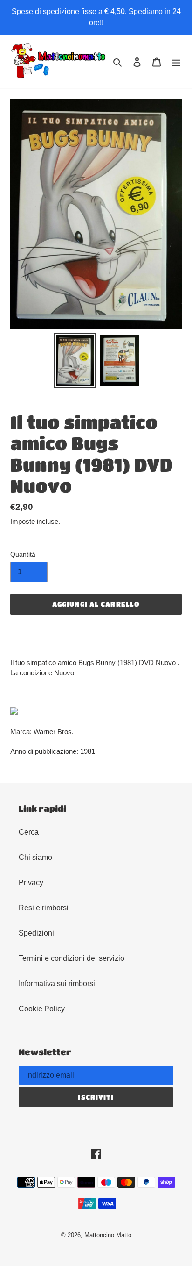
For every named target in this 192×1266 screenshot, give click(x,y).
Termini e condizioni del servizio (71, 958)
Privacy (31, 883)
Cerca (29, 832)
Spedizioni (36, 933)
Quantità (22, 554)
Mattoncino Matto (107, 1234)
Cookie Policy (42, 1009)
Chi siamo (35, 857)
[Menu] (176, 61)
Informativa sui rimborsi (57, 983)
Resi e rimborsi (44, 908)
